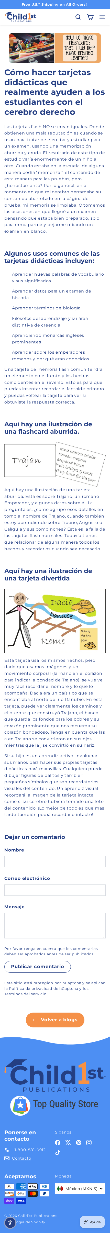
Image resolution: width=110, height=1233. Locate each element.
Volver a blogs (59, 1020)
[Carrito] (90, 17)
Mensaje (14, 906)
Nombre (14, 850)
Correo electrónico (27, 878)
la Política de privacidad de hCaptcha (41, 989)
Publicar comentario (37, 966)
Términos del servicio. (26, 994)
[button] (10, 1223)
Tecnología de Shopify (24, 1222)
